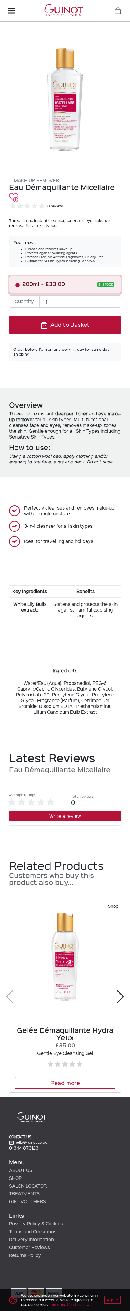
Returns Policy (25, 1255)
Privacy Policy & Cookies (36, 1224)
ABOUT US (20, 1170)
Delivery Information (31, 1239)
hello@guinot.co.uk (30, 1142)
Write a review (65, 816)
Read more (65, 1082)
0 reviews (55, 206)
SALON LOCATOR (28, 1186)
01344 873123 (23, 1148)
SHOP (15, 1178)
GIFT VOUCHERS (27, 1201)
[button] (120, 996)
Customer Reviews (29, 1247)
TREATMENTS (24, 1193)
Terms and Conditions (67, 1304)
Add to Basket (69, 324)
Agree (112, 1299)
